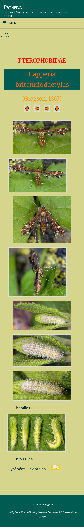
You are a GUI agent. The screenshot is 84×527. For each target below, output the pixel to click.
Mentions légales (43, 504)
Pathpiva (13, 7)
